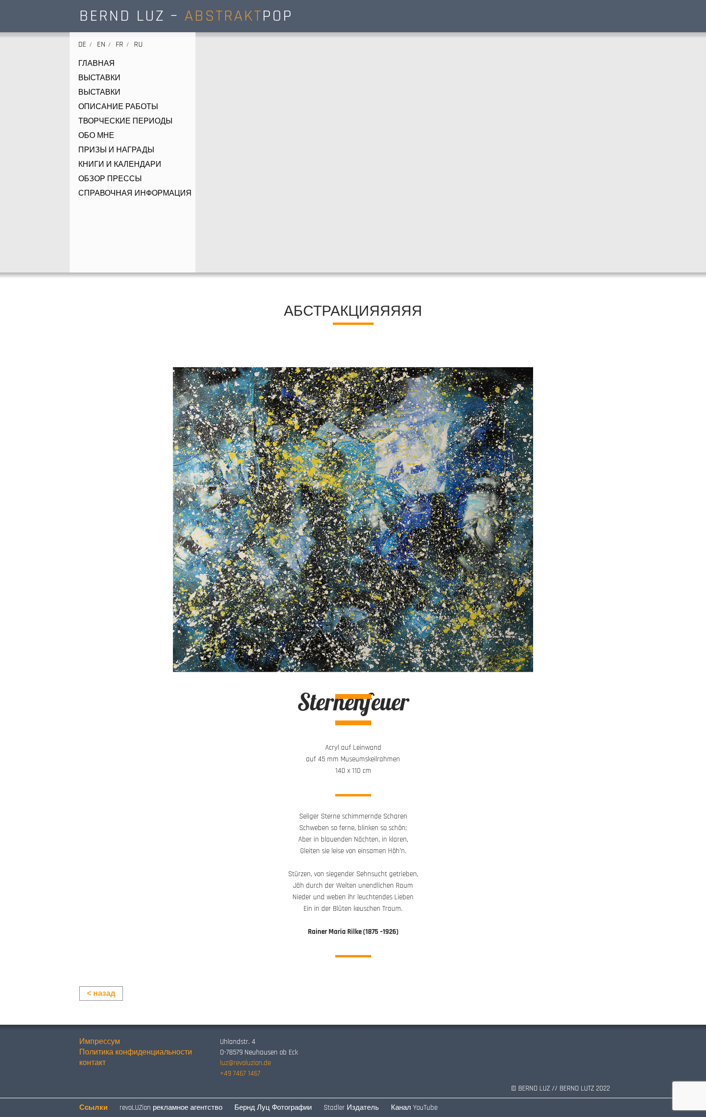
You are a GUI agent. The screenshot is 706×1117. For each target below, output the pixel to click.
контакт (92, 1063)
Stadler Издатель (351, 1107)
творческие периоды (125, 121)
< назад (101, 993)
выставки (99, 78)
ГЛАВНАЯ (96, 64)
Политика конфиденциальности (135, 1052)
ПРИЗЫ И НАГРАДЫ (116, 150)
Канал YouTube (414, 1107)
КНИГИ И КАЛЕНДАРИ (119, 165)
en (101, 44)
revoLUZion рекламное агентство (171, 1107)
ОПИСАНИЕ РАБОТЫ (118, 107)
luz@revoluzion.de (245, 1062)
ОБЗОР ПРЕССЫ (110, 179)
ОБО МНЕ (96, 136)
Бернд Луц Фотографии (273, 1107)
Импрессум (99, 1042)
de (82, 44)
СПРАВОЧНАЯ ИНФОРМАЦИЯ (135, 194)
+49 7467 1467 (240, 1073)
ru (138, 44)
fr (119, 44)
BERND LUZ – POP (186, 15)
